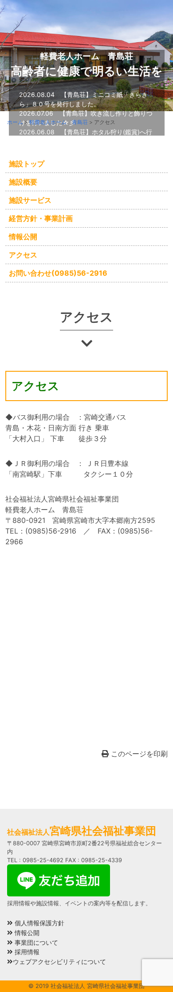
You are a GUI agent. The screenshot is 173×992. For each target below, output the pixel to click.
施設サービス (30, 200)
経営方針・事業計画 (41, 218)
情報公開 (23, 236)
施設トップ (26, 163)
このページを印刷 (138, 753)
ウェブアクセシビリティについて (59, 961)
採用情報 (26, 952)
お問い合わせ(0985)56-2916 (58, 273)
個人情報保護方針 (38, 923)
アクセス (23, 254)
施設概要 (23, 181)
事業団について (35, 942)
